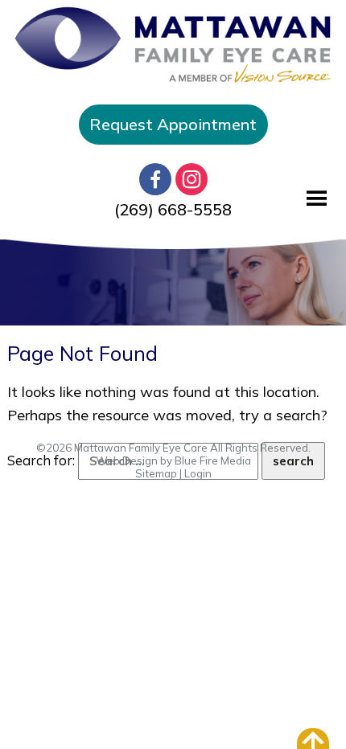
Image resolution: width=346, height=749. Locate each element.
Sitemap (156, 473)
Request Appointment (173, 124)
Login (198, 473)
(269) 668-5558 (173, 209)
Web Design (127, 460)
